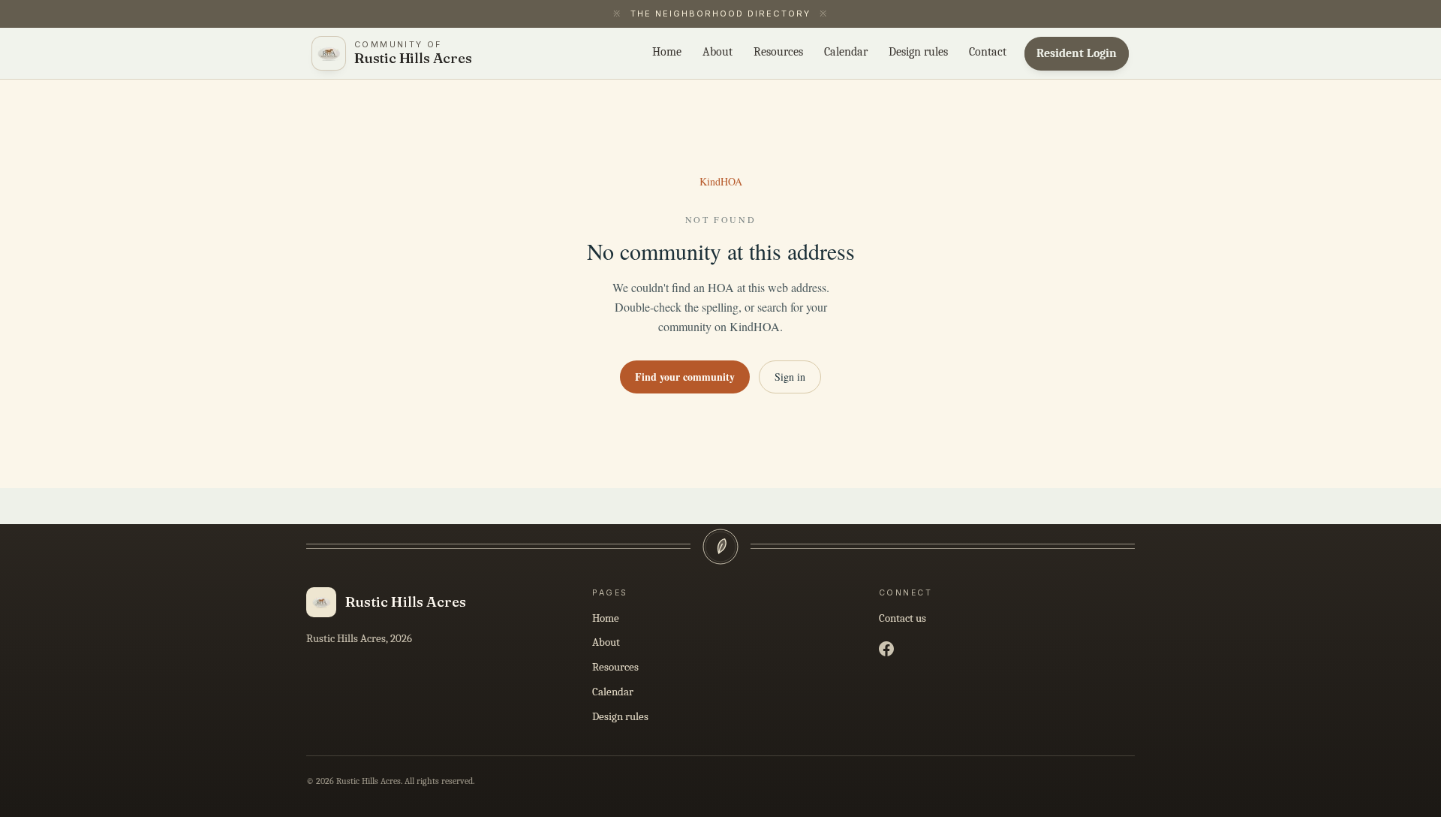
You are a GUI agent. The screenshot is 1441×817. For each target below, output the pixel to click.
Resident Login (1076, 53)
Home (605, 618)
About (606, 642)
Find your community (685, 376)
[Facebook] (886, 648)
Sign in (790, 376)
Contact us (902, 618)
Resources (615, 667)
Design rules (620, 716)
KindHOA (720, 181)
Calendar (612, 691)
